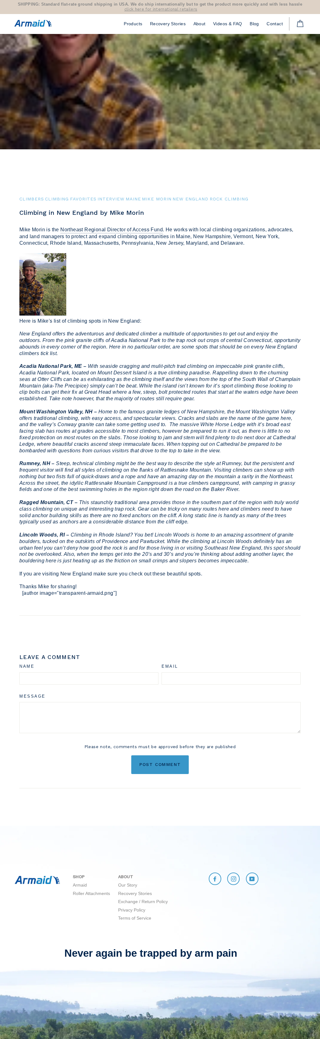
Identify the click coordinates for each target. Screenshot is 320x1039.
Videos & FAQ (227, 23)
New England (190, 198)
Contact (275, 23)
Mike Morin (157, 198)
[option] (160, 7)
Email (170, 666)
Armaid (80, 885)
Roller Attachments (91, 893)
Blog (254, 23)
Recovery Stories (168, 23)
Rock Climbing (229, 198)
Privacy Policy (131, 909)
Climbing (57, 198)
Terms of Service (134, 918)
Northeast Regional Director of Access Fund (111, 229)
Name (26, 666)
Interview (111, 198)
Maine (133, 198)
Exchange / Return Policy (143, 901)
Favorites (83, 198)
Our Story (127, 885)
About (199, 23)
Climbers (31, 198)
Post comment (160, 764)
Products (133, 23)
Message (32, 696)
